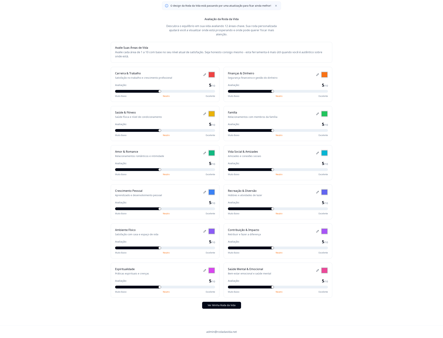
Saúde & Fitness (125, 112)
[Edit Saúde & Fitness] (205, 114)
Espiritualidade (125, 269)
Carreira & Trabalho (128, 73)
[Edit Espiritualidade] (205, 270)
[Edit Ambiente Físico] (205, 231)
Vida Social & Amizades (243, 151)
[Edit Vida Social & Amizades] (317, 153)
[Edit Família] (317, 114)
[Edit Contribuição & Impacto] (317, 231)
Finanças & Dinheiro (241, 73)
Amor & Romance (126, 151)
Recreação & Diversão (242, 191)
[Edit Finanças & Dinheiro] (317, 75)
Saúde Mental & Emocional (245, 269)
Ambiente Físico (125, 230)
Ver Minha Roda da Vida (222, 305)
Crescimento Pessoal (128, 191)
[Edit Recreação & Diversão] (317, 192)
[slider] (159, 91)
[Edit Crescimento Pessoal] (205, 192)
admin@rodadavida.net (221, 332)
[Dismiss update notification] (276, 6)
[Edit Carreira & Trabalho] (205, 75)
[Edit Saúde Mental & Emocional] (317, 270)
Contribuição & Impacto (243, 230)
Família (232, 112)
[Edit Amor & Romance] (205, 153)
